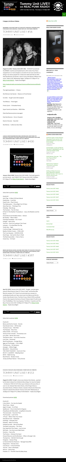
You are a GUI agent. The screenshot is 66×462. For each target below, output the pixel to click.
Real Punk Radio (30, 137)
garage (5, 136)
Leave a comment (19, 34)
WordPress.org (50, 229)
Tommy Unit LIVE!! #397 (18, 255)
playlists (5, 137)
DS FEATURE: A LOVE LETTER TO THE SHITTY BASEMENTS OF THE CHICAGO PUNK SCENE (55, 149)
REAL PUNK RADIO (8, 80)
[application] (22, 186)
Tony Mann (30, 28)
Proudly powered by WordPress (9, 460)
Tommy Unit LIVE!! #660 (52, 194)
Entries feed (49, 223)
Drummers (6, 27)
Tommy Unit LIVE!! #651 (52, 200)
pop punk (16, 137)
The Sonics (13, 252)
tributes (35, 28)
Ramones (34, 27)
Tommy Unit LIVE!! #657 (52, 197)
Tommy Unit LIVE (22, 28)
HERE (16, 192)
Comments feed (50, 226)
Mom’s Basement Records (14, 136)
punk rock (29, 27)
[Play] (5, 186)
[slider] (38, 186)
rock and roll (13, 28)
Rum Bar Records (10, 138)
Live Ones (19, 250)
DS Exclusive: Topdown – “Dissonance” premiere (52, 164)
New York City (16, 27)
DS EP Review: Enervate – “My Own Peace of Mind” (53, 157)
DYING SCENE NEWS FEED (55, 134)
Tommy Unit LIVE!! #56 (17, 31)
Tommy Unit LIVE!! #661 (52, 191)
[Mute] (34, 186)
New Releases (24, 136)
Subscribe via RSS (52, 21)
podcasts (22, 27)
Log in (47, 221)
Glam (10, 27)
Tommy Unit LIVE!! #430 (18, 141)
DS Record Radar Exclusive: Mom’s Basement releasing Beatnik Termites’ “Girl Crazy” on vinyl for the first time (54, 173)
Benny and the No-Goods (9, 250)
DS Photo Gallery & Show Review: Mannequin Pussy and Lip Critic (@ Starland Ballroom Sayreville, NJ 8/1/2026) (54, 140)
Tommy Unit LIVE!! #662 (52, 188)
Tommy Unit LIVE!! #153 (18, 372)
